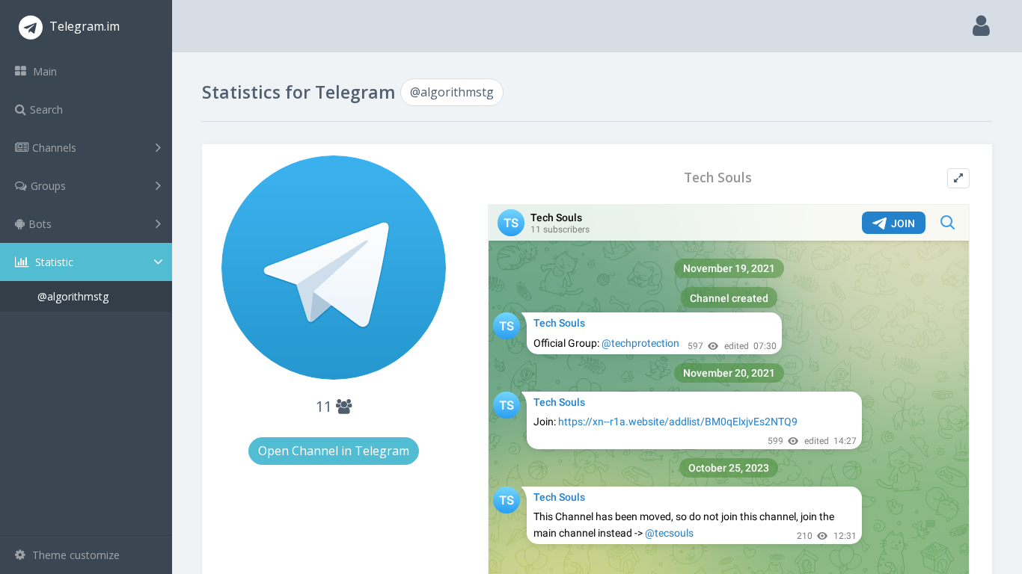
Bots (40, 224)
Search (46, 109)
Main (43, 71)
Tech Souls (718, 177)
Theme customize (74, 555)
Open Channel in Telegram (333, 450)
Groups (48, 186)
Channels (54, 148)
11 (326, 406)
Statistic (52, 262)
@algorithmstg (72, 296)
